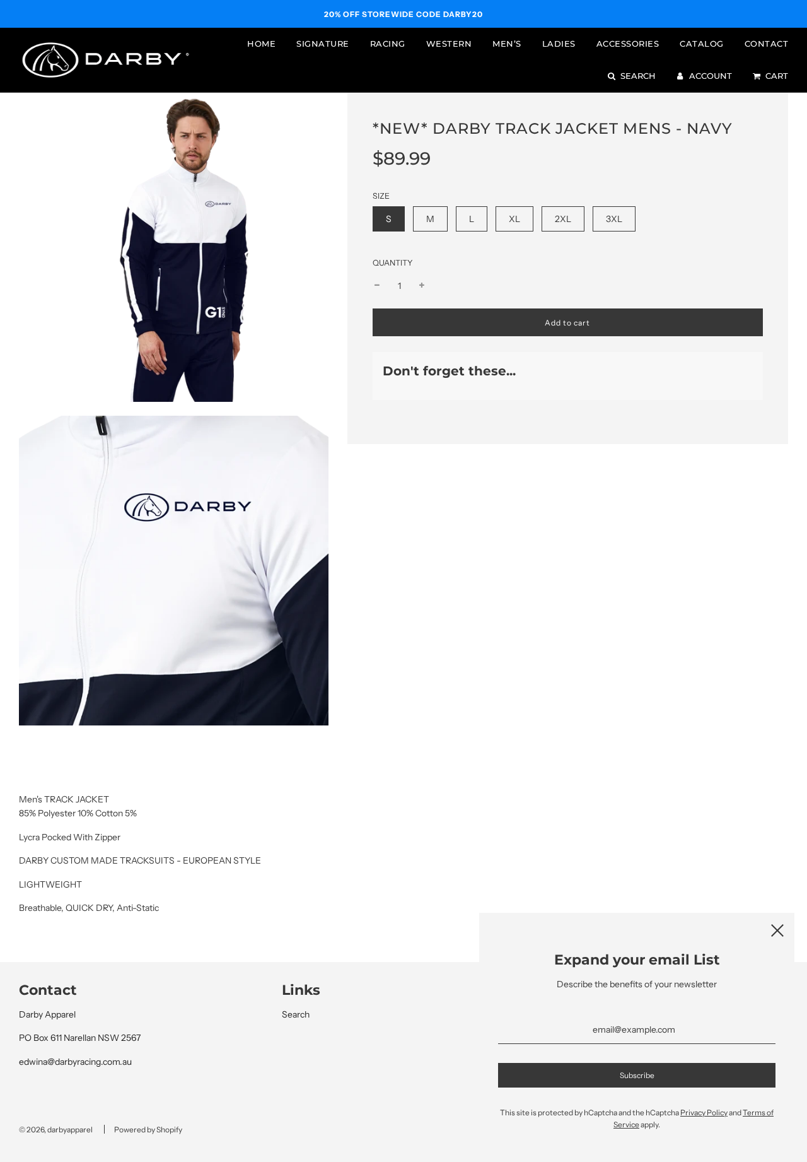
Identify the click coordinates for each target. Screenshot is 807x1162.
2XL (563, 219)
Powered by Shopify (148, 1129)
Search (296, 1014)
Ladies (559, 43)
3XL (614, 219)
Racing (387, 43)
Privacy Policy (704, 1112)
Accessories (627, 43)
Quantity (393, 262)
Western (449, 43)
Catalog (702, 43)
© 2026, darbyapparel (56, 1129)
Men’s (506, 43)
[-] (377, 286)
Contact (767, 43)
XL (514, 219)
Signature (322, 43)
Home (261, 43)
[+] (421, 286)
